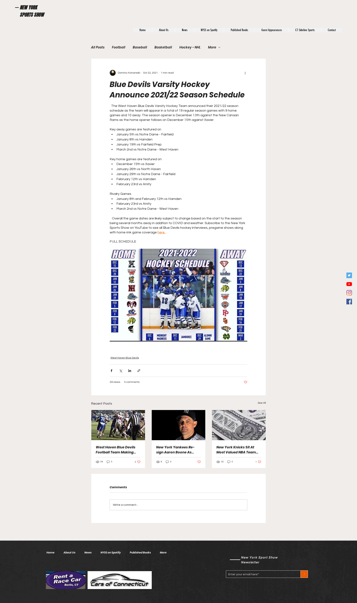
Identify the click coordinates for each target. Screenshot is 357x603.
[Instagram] (349, 293)
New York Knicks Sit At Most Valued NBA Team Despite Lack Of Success (237, 450)
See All (262, 403)
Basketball (163, 47)
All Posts (97, 47)
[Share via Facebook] (111, 370)
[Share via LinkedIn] (129, 370)
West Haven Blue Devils (124, 358)
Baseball (140, 47)
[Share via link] (139, 370)
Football (118, 47)
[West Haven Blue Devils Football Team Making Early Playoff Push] (118, 425)
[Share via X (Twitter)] (120, 370)
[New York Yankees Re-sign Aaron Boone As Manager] (178, 425)
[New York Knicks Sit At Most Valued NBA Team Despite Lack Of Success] (239, 425)
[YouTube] (349, 284)
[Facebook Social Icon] (349, 301)
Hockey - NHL (190, 47)
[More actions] (245, 73)
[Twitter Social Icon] (349, 275)
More (212, 47)
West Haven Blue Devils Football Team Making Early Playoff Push (115, 450)
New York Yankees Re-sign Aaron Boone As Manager (175, 450)
